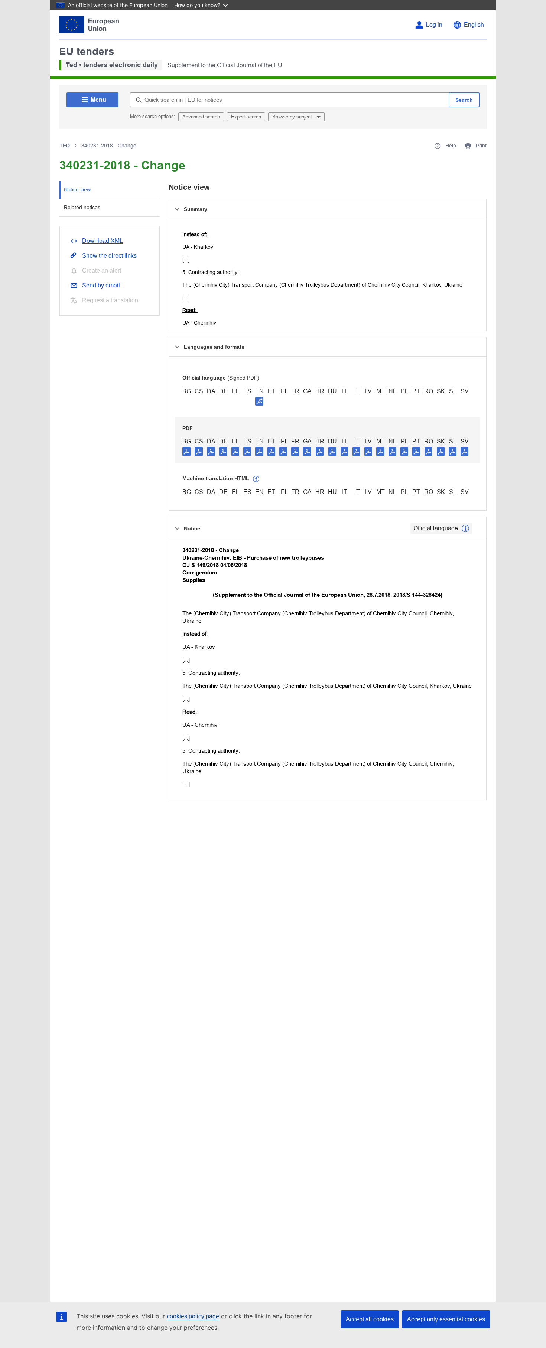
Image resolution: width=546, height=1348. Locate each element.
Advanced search (201, 117)
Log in (434, 25)
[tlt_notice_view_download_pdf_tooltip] (186, 451)
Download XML (102, 241)
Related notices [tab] (82, 207)
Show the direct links (109, 256)
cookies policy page (193, 1316)
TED (64, 146)
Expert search (246, 117)
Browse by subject (292, 117)
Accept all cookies (370, 1319)
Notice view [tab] (77, 189)
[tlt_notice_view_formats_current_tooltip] (465, 528)
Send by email (101, 285)
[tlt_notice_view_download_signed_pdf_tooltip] (259, 401)
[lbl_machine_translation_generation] (256, 479)
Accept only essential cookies (446, 1319)
